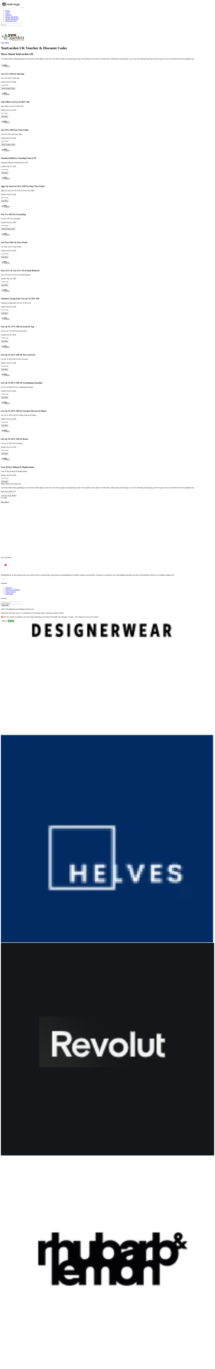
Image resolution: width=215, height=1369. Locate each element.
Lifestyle (8, 15)
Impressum (9, 594)
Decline (4, 621)
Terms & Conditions (12, 590)
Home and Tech (11, 21)
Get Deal (5, 116)
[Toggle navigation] (22, 7)
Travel (7, 13)
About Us (8, 588)
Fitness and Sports (11, 17)
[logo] (11, 7)
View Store (5, 43)
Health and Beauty (12, 19)
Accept (11, 621)
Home (7, 11)
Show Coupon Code (8, 88)
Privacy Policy (10, 592)
